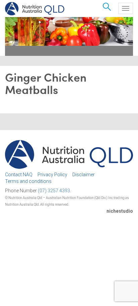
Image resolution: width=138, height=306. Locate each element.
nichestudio (120, 211)
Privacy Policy (52, 174)
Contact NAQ (18, 174)
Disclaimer (83, 174)
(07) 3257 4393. (54, 190)
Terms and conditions (28, 181)
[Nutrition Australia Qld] (34, 8)
